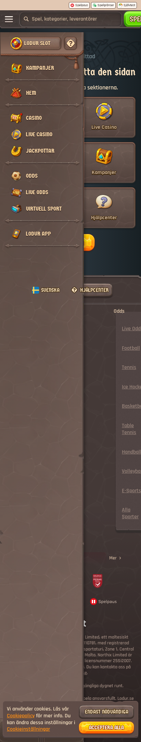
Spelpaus (81, 5)
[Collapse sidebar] (9, 19)
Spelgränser (106, 5)
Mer (113, 558)
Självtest (129, 5)
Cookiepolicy (21, 716)
